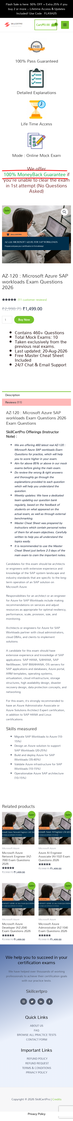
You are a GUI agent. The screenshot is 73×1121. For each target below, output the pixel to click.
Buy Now (24, 319)
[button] (64, 212)
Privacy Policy (36, 1114)
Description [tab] (12, 395)
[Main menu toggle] (65, 25)
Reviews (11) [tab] (13, 402)
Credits (56, 1099)
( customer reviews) (32, 299)
